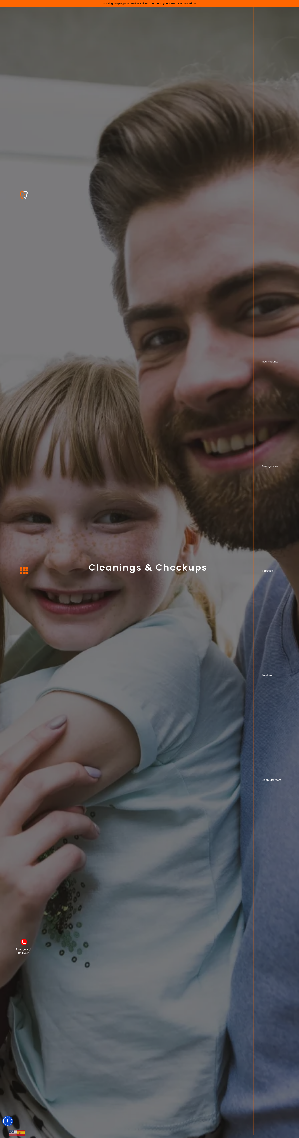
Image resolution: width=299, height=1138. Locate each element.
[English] (13, 1132)
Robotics (267, 571)
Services (267, 675)
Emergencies (270, 466)
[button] (7, 1121)
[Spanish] (21, 1132)
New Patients (270, 361)
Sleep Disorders (271, 780)
